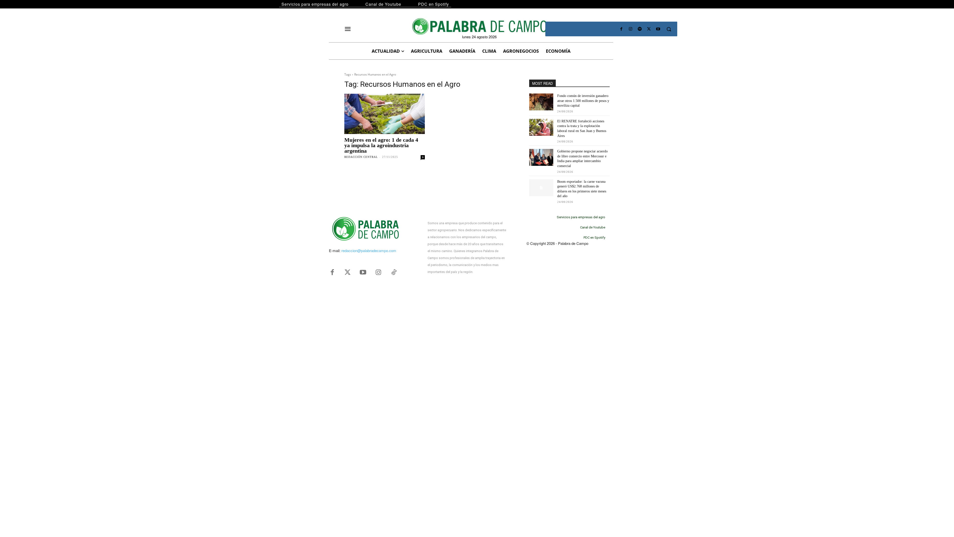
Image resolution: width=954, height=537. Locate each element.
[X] (649, 29)
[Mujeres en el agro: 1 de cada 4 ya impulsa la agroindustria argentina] (384, 114)
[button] (669, 29)
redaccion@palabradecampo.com (368, 250)
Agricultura (355, 131)
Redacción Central (361, 156)
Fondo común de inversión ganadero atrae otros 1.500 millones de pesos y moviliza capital (583, 100)
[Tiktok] (394, 272)
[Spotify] (639, 29)
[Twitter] (347, 272)
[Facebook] (621, 29)
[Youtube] (658, 29)
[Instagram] (630, 29)
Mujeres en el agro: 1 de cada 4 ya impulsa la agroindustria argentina (381, 145)
